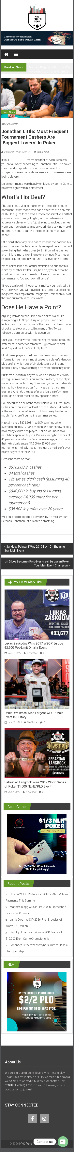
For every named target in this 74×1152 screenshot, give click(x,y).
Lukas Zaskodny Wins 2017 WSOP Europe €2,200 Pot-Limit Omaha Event (34, 645)
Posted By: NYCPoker (15, 152)
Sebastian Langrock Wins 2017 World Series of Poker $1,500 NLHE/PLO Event (35, 784)
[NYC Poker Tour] (6, 54)
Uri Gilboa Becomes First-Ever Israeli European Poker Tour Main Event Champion (37, 563)
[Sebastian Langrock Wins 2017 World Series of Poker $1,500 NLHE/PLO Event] (37, 753)
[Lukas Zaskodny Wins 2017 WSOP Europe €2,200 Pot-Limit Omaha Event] (37, 614)
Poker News (9, 112)
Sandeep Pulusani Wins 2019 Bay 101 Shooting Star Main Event (34, 548)
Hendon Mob (18, 159)
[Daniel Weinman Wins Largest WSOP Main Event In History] (37, 683)
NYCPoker (31, 653)
